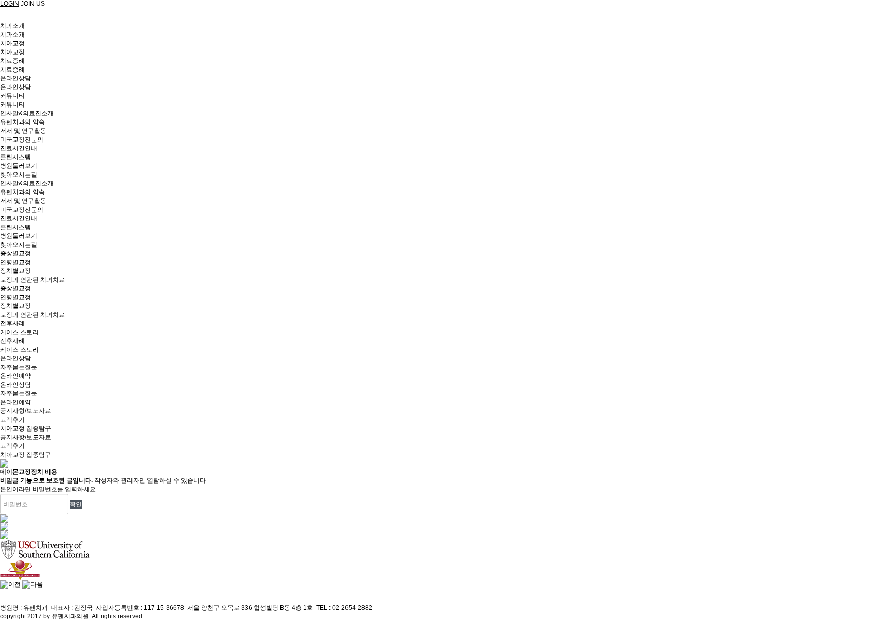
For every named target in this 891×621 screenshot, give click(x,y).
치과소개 (12, 25)
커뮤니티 (12, 95)
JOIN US (33, 3)
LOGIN (9, 3)
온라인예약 (15, 402)
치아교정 (12, 43)
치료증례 (12, 60)
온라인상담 (15, 78)
